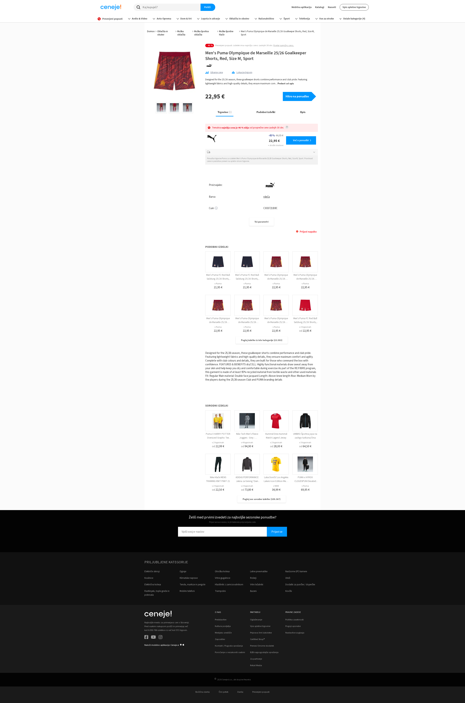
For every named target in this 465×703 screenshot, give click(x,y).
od (305, 331)
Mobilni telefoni (187, 591)
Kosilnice (148, 578)
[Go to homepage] (110, 7)
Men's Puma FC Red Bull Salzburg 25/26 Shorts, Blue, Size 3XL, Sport (218, 278)
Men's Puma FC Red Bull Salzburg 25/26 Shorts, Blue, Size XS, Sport (247, 278)
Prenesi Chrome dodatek (262, 645)
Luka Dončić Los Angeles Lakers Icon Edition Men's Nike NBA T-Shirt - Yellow (276, 481)
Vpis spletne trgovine (354, 7)
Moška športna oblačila (201, 33)
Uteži (287, 578)
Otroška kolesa (222, 571)
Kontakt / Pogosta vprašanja (229, 645)
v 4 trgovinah (247, 442)
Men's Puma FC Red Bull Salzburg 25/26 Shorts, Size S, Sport (305, 322)
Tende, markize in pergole (192, 584)
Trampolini (220, 591)
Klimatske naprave (189, 578)
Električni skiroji (152, 571)
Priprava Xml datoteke (261, 632)
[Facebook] (146, 638)
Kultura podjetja (223, 626)
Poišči (207, 7)
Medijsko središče (223, 632)
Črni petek (223, 692)
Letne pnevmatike (258, 571)
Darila (240, 692)
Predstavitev (221, 619)
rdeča (266, 197)
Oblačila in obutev (162, 33)
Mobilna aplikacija (302, 7)
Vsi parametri (261, 221)
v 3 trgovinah (305, 442)
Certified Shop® (257, 639)
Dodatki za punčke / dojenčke (300, 584)
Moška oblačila (181, 33)
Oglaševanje (256, 619)
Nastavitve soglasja (294, 632)
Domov (151, 31)
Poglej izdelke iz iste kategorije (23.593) (261, 340)
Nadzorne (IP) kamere (296, 571)
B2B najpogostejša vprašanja (264, 652)
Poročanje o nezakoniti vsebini (230, 652)
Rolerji (253, 578)
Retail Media (256, 665)
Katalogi (319, 7)
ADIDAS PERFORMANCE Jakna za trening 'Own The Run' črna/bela (247, 481)
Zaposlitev (220, 639)
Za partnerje (256, 658)
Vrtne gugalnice (222, 578)
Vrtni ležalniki (256, 584)
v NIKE (276, 486)
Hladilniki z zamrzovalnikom (229, 584)
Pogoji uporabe (293, 626)
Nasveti (332, 7)
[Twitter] (153, 638)
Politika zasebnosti (294, 619)
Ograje (183, 571)
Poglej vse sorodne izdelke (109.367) (261, 499)
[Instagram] (160, 638)
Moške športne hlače (226, 33)
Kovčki (288, 591)
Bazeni (253, 591)
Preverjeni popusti (261, 692)
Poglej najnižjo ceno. (283, 45)
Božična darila (202, 692)
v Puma (218, 283)
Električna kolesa (152, 584)
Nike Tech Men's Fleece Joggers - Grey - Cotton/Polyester (247, 437)
